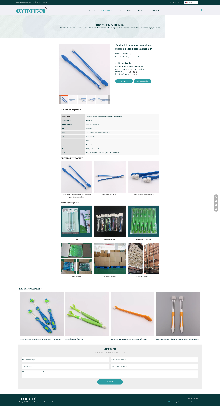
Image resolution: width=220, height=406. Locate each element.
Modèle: (118, 72)
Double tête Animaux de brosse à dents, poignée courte (129, 339)
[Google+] (181, 2)
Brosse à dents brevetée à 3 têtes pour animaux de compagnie (40, 339)
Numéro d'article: (122, 74)
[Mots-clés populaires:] (202, 10)
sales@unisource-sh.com (27, 2)
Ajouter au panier (142, 81)
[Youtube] (173, 2)
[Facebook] (171, 2)
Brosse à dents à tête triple (74, 339)
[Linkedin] (179, 2)
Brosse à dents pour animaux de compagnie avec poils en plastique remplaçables (178, 339)
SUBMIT (110, 382)
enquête (125, 81)
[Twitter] (176, 2)
